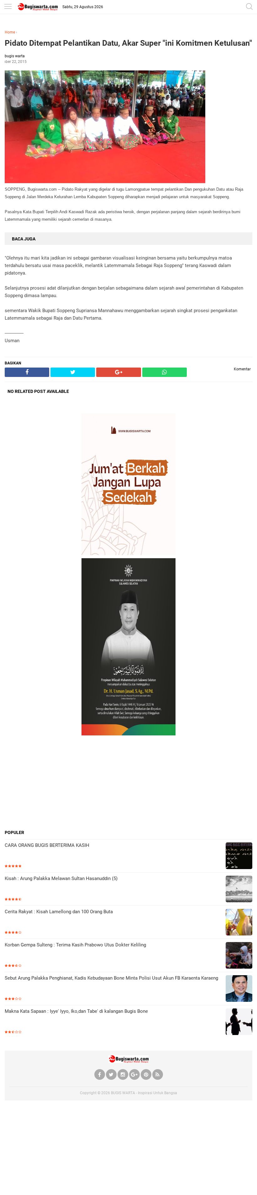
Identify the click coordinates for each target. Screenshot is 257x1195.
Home (10, 32)
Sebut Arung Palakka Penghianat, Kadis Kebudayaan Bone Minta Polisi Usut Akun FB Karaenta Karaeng (111, 978)
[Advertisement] (128, 782)
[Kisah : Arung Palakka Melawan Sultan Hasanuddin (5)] (239, 890)
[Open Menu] (8, 7)
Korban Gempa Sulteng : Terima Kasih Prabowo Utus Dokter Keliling (75, 945)
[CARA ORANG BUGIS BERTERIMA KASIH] (239, 856)
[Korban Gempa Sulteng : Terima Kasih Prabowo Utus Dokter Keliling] (239, 956)
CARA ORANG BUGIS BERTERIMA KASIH (47, 845)
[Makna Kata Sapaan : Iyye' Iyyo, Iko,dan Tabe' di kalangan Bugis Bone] (239, 1022)
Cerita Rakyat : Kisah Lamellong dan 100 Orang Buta (59, 911)
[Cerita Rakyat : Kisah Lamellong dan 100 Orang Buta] (239, 923)
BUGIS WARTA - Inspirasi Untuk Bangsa (144, 1093)
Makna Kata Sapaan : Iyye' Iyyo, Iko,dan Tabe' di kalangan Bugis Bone (76, 1011)
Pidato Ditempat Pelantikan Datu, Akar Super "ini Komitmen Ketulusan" (128, 43)
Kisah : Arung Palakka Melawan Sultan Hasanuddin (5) (61, 878)
